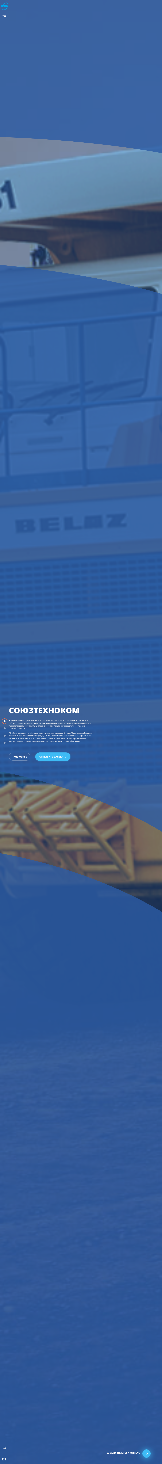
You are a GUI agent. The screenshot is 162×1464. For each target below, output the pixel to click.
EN (4, 1459)
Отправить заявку (51, 756)
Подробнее (20, 756)
